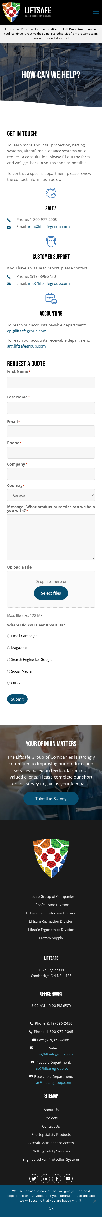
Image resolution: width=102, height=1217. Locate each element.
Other (16, 683)
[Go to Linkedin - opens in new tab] (45, 1178)
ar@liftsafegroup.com (26, 346)
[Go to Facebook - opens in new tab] (56, 1178)
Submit (17, 699)
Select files (51, 593)
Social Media (21, 671)
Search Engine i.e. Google (31, 659)
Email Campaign (24, 635)
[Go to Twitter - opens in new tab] (33, 1178)
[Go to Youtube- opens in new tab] (68, 1178)
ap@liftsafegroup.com (26, 331)
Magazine (19, 647)
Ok (51, 1208)
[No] (94, 1201)
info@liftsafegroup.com (54, 1054)
